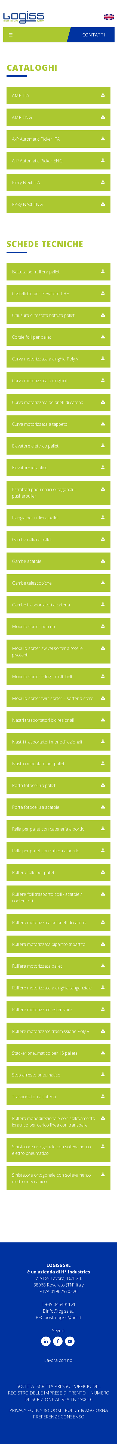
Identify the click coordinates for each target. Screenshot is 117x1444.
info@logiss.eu (60, 1311)
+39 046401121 (60, 1304)
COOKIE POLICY (64, 1410)
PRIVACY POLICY (25, 1410)
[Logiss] (23, 18)
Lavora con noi (58, 1360)
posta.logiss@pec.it (63, 1317)
